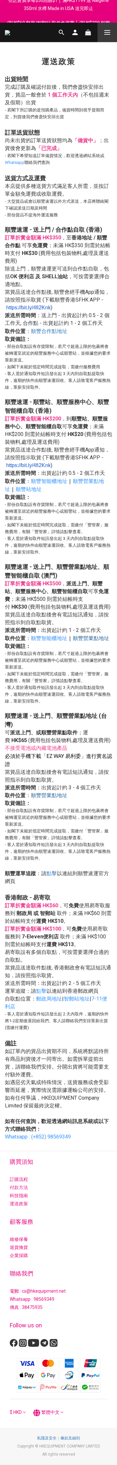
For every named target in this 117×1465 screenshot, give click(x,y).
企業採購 (19, 1255)
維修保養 (19, 1239)
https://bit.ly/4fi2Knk (28, 307)
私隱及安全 (47, 1438)
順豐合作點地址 (49, 331)
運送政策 (19, 1203)
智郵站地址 (77, 999)
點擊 (51, 873)
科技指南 (19, 1195)
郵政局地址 (49, 999)
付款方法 (19, 1187)
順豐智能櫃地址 (49, 481)
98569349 (43, 1299)
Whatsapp (14, 162)
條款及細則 (70, 1438)
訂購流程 (19, 1179)
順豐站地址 (29, 489)
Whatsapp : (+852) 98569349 (38, 1137)
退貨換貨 (19, 1247)
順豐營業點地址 (91, 638)
